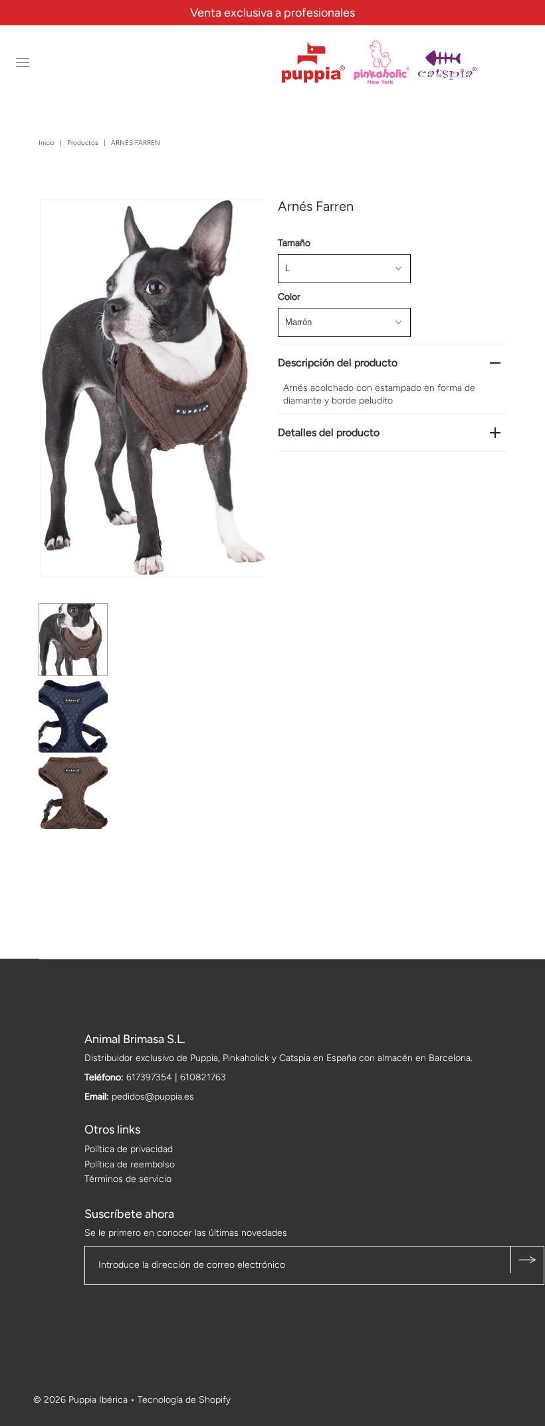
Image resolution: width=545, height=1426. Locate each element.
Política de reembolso (129, 1164)
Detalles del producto (329, 432)
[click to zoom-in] (244, 220)
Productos (82, 142)
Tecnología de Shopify (184, 1399)
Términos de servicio (127, 1179)
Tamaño (294, 243)
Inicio (46, 142)
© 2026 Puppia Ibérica (80, 1399)
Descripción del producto (337, 362)
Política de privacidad (128, 1149)
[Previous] (61, 220)
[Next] (94, 220)
